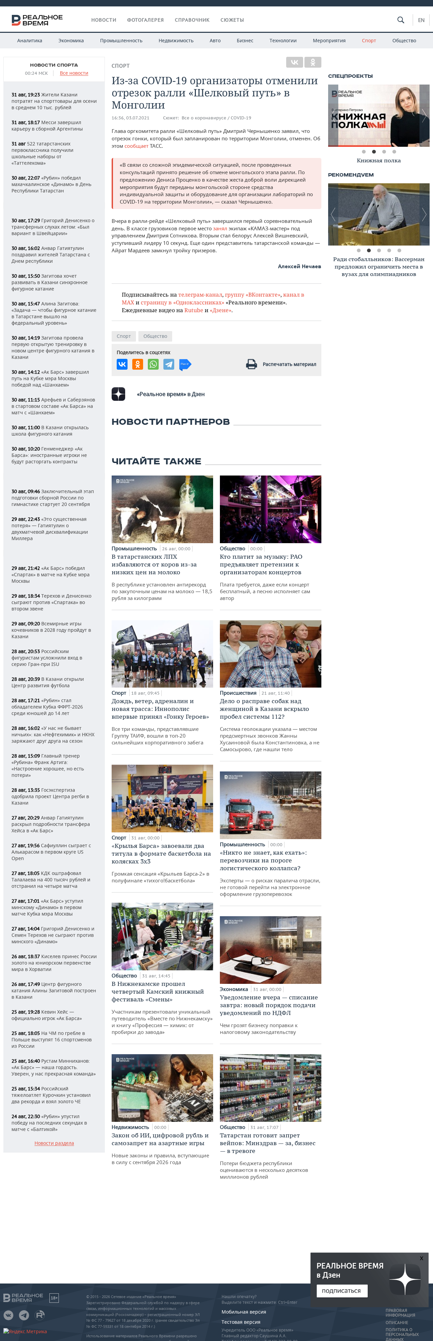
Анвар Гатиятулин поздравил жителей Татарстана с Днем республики (51, 254)
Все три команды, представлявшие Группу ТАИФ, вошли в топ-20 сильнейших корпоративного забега (160, 721)
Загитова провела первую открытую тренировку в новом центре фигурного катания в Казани (53, 347)
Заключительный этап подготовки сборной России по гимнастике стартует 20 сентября (53, 497)
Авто (215, 40)
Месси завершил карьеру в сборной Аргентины (47, 125)
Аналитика (29, 40)
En (421, 20)
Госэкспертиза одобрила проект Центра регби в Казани (50, 796)
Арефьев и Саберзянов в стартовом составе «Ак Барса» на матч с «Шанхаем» (53, 406)
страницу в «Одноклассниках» (182, 302)
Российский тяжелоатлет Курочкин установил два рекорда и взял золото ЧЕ (51, 1095)
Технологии (283, 40)
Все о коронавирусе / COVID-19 (216, 118)
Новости (103, 20)
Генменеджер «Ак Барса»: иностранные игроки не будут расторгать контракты (49, 455)
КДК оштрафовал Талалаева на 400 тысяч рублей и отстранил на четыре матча (51, 879)
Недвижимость (176, 40)
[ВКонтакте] (294, 62)
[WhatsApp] (153, 364)
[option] (379, 116)
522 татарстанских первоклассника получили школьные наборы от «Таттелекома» (42, 153)
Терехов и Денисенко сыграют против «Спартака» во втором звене (51, 602)
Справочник (192, 20)
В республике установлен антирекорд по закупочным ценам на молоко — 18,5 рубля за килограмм (162, 577)
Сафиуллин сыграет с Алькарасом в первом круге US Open (51, 851)
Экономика (71, 40)
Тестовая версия (241, 1322)
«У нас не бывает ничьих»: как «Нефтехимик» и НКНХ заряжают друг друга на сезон (53, 734)
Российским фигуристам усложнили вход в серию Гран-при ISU (47, 657)
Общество (404, 40)
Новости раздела (54, 1143)
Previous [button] (333, 116)
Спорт (369, 40)
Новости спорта (54, 65)
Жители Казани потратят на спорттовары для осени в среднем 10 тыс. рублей (54, 101)
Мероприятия (329, 40)
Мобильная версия (244, 1312)
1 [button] (363, 151)
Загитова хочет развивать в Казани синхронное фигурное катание (50, 282)
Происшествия (239, 692)
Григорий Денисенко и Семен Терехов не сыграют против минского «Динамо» (53, 935)
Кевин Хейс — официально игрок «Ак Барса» (47, 1015)
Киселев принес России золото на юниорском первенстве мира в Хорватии (54, 962)
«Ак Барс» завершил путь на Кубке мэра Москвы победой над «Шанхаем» (50, 378)
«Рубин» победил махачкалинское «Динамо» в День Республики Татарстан (51, 184)
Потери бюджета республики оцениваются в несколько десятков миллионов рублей (268, 1155)
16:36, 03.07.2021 (131, 118)
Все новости (74, 73)
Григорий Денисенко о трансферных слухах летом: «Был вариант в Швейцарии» (53, 226)
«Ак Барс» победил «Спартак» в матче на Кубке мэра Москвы (51, 574)
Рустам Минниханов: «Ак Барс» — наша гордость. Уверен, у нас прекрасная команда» (54, 1067)
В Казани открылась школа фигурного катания (50, 430)
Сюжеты (232, 20)
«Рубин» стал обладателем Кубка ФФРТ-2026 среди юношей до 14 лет (47, 706)
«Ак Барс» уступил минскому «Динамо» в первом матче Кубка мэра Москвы (47, 907)
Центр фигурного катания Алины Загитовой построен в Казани (54, 990)
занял (221, 228)
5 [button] (399, 250)
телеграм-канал (200, 294)
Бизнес (245, 40)
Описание (397, 1322)
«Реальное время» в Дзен (171, 394)
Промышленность (121, 40)
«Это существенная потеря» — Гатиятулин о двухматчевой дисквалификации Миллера (50, 528)
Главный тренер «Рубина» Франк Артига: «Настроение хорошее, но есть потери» (48, 765)
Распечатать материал (289, 364)
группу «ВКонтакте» (252, 294)
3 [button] (384, 151)
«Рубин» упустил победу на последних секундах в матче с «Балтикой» (49, 1122)
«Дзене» (220, 310)
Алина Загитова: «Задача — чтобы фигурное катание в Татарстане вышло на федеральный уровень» (54, 313)
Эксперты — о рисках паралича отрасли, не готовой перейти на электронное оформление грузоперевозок (270, 873)
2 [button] (373, 151)
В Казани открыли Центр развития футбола (48, 682)
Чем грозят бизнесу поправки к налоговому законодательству (269, 1014)
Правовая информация (400, 1313)
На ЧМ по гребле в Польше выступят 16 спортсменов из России (52, 1039)
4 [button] (394, 151)
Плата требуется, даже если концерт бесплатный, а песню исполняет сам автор (265, 577)
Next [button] (424, 116)
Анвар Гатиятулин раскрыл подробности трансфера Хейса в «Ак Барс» (51, 824)
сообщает (136, 145)
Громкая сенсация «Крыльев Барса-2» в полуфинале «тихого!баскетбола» (161, 863)
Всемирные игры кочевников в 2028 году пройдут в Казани (51, 630)
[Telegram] (168, 364)
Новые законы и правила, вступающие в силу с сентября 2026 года (160, 1148)
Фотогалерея (145, 20)
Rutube (193, 310)
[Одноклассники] (312, 62)
